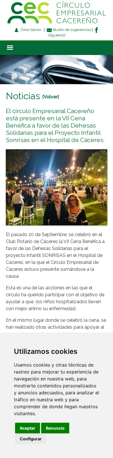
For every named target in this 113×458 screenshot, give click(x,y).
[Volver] (50, 97)
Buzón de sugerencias (71, 29)
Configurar (31, 438)
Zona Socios (30, 29)
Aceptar (27, 428)
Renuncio (55, 428)
